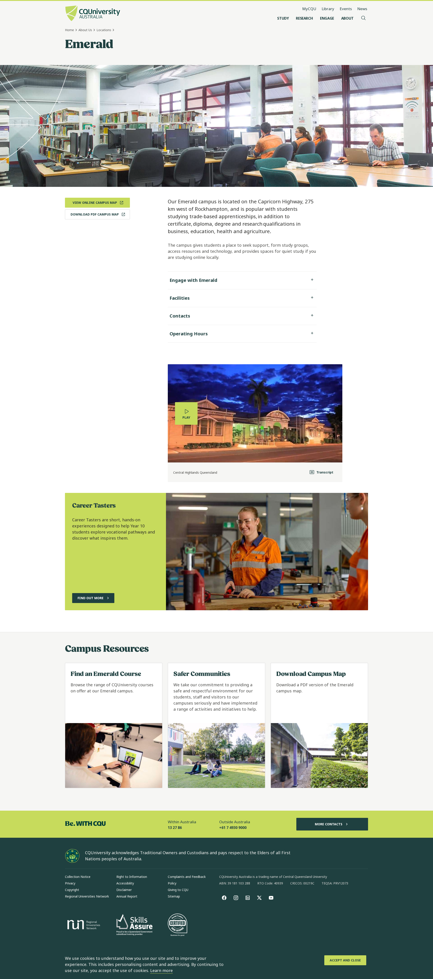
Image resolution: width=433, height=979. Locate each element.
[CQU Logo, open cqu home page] (92, 14)
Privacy (70, 883)
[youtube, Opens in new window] (271, 898)
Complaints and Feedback (187, 877)
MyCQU (309, 8)
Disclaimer (124, 890)
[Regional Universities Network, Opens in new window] (83, 925)
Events (346, 8)
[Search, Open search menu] (363, 18)
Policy (172, 883)
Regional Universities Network (87, 896)
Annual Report (126, 896)
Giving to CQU (178, 890)
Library (328, 8)
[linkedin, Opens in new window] (248, 898)
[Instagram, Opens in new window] (236, 898)
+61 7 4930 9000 (232, 827)
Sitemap (174, 896)
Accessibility (125, 883)
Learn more (161, 970)
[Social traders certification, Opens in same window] (177, 925)
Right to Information (131, 877)
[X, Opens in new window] (259, 898)
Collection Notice (77, 877)
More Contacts (328, 824)
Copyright (72, 890)
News (362, 8)
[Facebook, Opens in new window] (224, 898)
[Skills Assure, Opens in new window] (134, 925)
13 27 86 (175, 827)
